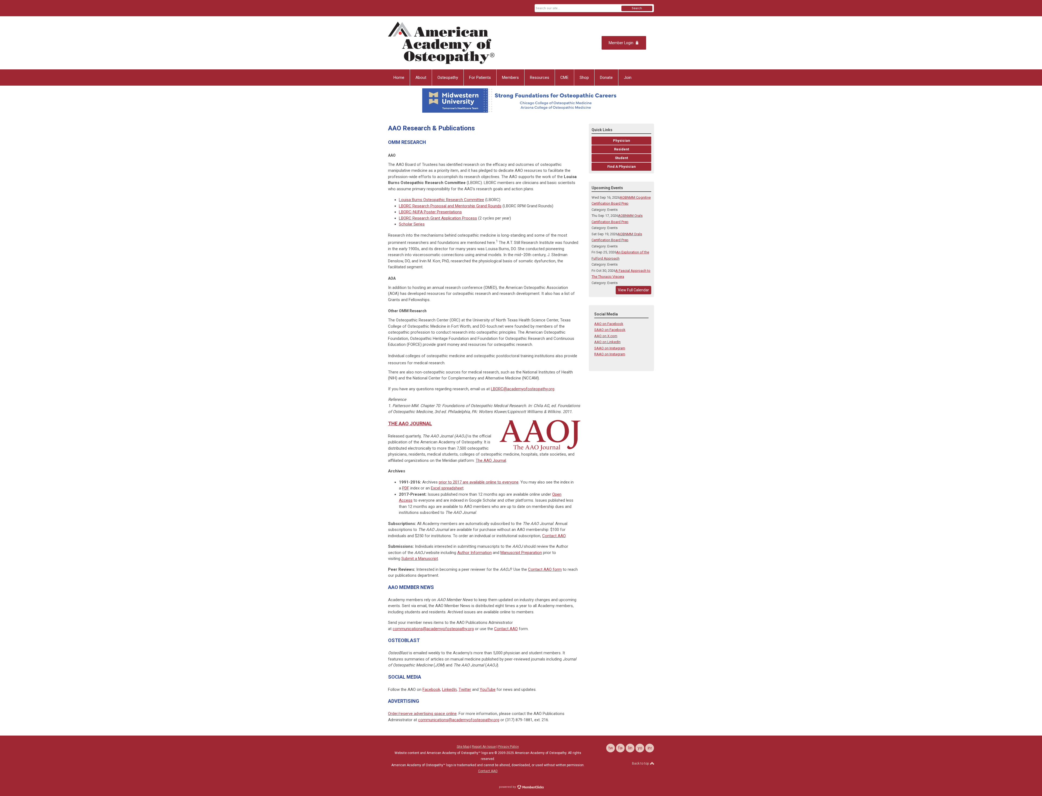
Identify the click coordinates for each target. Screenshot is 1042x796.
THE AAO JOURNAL (410, 423)
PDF (405, 488)
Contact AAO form (545, 569)
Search (637, 8)
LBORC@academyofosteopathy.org (522, 388)
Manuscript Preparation (521, 552)
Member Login (621, 43)
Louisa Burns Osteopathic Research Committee (441, 199)
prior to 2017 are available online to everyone (479, 482)
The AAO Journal (491, 460)
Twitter (465, 689)
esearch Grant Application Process (438, 218)
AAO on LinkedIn (607, 342)
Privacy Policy (508, 747)
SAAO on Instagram (609, 348)
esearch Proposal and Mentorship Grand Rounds (450, 206)
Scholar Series (412, 224)
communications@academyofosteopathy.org (433, 628)
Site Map (463, 747)
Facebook (431, 689)
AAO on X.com (605, 336)
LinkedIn (449, 689)
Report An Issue (484, 747)
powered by (508, 787)
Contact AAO (554, 535)
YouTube (487, 689)
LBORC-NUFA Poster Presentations (430, 212)
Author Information (474, 552)
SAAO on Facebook (609, 330)
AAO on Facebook (608, 324)
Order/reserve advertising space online (422, 713)
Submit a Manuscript (419, 558)
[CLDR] (441, 43)
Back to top (641, 763)
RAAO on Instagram (609, 354)
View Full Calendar (633, 290)
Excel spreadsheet (447, 488)
